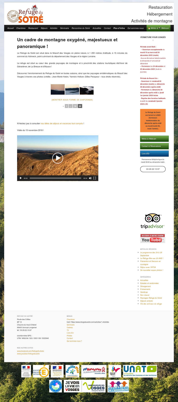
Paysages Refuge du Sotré (151, 298)
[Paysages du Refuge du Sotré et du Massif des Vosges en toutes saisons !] (58, 89)
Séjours (44, 28)
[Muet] (90, 178)
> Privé (170, 395)
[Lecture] (20, 178)
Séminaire (64, 28)
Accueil (10, 28)
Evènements (145, 289)
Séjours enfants (146, 300)
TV (68, 330)
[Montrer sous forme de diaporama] (72, 99)
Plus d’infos (119, 28)
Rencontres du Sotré (81, 28)
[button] (57, 158)
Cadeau (70, 327)
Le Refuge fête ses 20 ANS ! (151, 258)
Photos (69, 335)
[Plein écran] (94, 178)
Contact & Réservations (151, 146)
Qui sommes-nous (136, 28)
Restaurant (33, 28)
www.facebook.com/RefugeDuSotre (30, 351)
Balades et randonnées (149, 283)
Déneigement (145, 286)
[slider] (55, 178)
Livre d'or (70, 333)
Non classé (144, 295)
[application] (57, 158)
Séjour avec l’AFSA (148, 267)
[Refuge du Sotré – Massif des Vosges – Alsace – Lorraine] (25, 21)
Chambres (20, 28)
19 (75, 106)
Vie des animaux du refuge (151, 303)
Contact (107, 28)
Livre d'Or (145, 154)
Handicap (144, 292)
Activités (53, 28)
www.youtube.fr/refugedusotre (28, 353)
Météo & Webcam (159, 28)
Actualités (97, 28)
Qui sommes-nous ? (74, 341)
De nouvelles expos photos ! (151, 270)
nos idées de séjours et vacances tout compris (62, 123)
